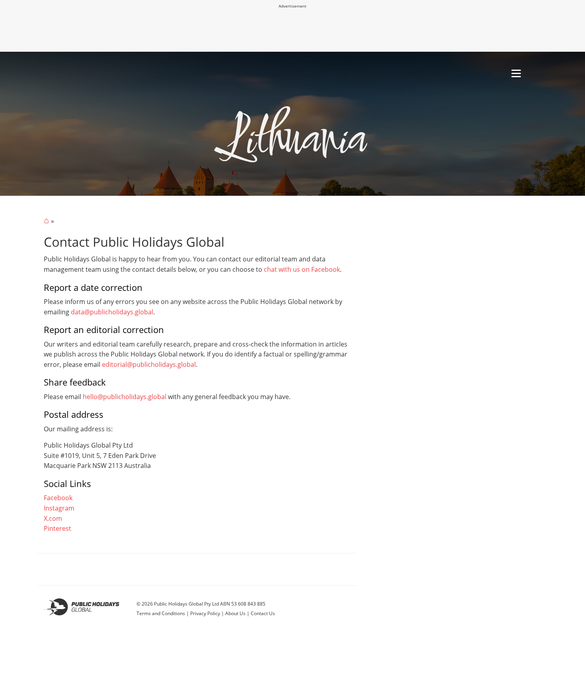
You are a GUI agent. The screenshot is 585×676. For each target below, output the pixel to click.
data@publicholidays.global (112, 312)
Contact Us (263, 613)
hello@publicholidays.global (124, 396)
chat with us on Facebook (302, 269)
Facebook (58, 497)
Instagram (59, 508)
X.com (53, 518)
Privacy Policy (205, 613)
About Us (235, 613)
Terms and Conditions (160, 613)
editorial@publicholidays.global (149, 364)
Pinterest (57, 528)
